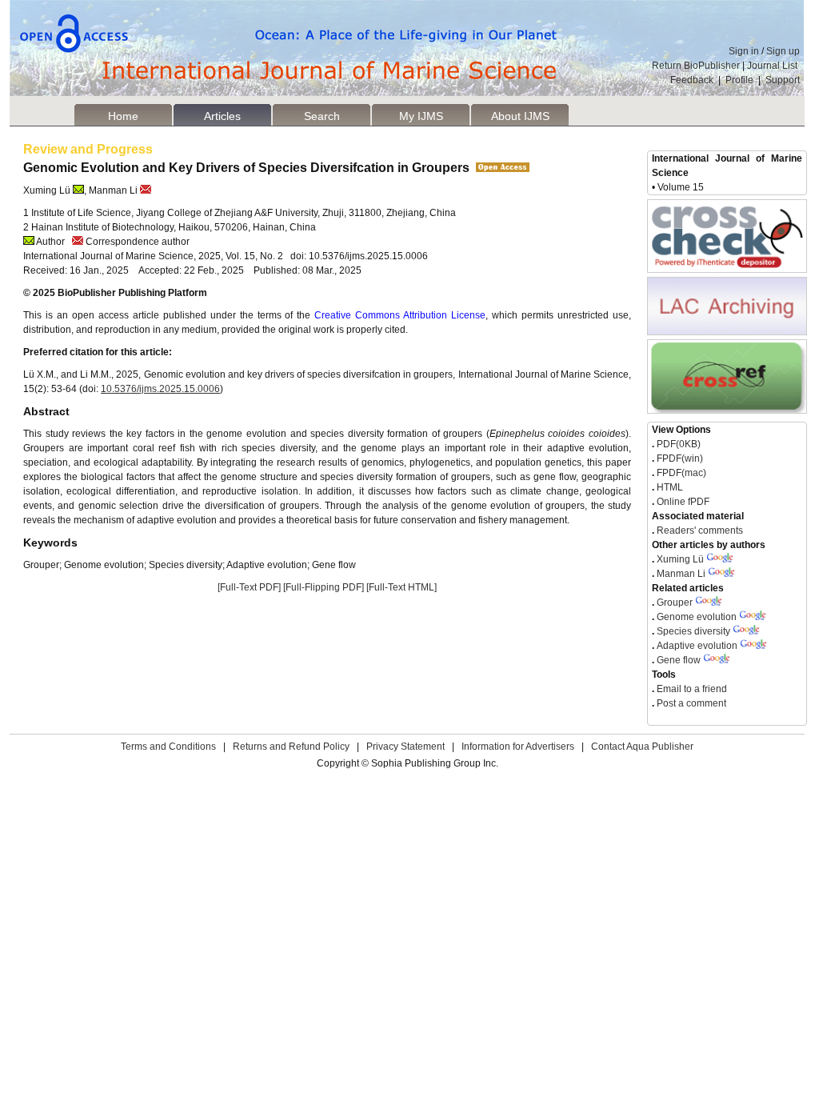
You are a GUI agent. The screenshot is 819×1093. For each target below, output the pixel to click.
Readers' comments (698, 530)
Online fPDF (681, 501)
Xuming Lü (680, 559)
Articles (222, 116)
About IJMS (520, 116)
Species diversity (693, 631)
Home (123, 116)
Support (782, 80)
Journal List (773, 65)
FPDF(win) (678, 458)
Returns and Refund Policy (291, 746)
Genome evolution (697, 617)
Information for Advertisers (517, 746)
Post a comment (690, 703)
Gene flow (679, 660)
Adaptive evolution (697, 645)
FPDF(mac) (680, 472)
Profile (739, 80)
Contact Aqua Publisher (642, 746)
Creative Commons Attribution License (399, 315)
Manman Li (681, 573)
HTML (668, 487)
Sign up (783, 51)
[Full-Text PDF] (249, 587)
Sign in (744, 51)
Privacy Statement (405, 746)
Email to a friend (690, 689)
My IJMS (421, 116)
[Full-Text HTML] (401, 587)
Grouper (675, 602)
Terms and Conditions (168, 746)
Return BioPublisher (696, 65)
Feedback (691, 80)
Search (322, 116)
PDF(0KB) (679, 444)
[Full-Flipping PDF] (323, 587)
